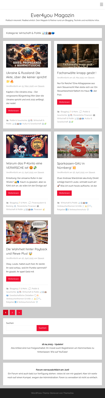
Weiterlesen (13, 111)
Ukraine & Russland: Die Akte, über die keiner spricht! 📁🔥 (26, 77)
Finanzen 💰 (39, 209)
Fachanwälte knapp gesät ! (76, 73)
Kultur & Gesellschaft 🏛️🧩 (35, 124)
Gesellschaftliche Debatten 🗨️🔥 (24, 295)
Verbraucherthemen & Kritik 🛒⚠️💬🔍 (74, 206)
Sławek (41, 86)
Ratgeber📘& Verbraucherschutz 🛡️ (73, 209)
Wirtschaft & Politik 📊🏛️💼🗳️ (70, 118)
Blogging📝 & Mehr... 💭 (71, 112)
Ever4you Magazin (52, 15)
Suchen (10, 323)
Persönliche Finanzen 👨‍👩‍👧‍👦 (84, 115)
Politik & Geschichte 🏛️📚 (21, 120)
